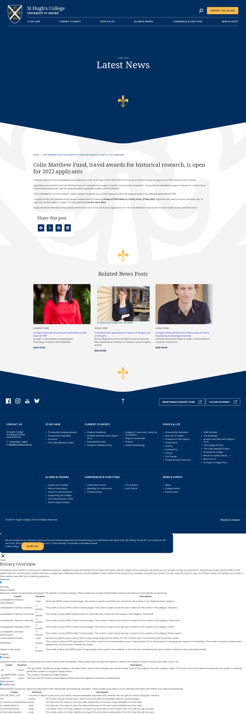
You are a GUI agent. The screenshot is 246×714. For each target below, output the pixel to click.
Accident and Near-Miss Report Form (102, 437)
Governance (171, 442)
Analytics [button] (4, 654)
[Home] (15, 22)
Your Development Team (60, 499)
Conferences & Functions (187, 21)
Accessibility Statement (176, 432)
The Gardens (131, 485)
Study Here (33, 21)
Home (36, 154)
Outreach (52, 439)
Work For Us (209, 459)
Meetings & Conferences (99, 488)
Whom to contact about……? (217, 455)
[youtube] (27, 402)
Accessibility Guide (96, 441)
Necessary (4, 587)
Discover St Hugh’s (174, 435)
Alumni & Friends (143, 21)
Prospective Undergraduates (62, 432)
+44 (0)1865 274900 (18, 442)
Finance (129, 441)
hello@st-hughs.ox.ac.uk (20, 444)
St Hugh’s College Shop (215, 462)
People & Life (107, 21)
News (168, 485)
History (169, 446)
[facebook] (8, 402)
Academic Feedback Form (99, 445)
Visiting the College (213, 452)
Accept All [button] (33, 546)
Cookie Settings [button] (12, 546)
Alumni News (171, 492)
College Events (172, 488)
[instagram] (17, 402)
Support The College (222, 10)
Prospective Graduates (59, 435)
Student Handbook (96, 432)
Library (168, 453)
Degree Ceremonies (135, 438)
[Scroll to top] (123, 401)
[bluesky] (36, 402)
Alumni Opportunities (59, 502)
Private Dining (94, 492)
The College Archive (213, 445)
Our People (171, 456)
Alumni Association (57, 488)
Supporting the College (59, 495)
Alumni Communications (60, 492)
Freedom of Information (177, 439)
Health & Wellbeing (135, 445)
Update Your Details (58, 485)
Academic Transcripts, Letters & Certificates (141, 433)
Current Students (70, 21)
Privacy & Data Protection (178, 460)
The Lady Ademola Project (61, 442)
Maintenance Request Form (178, 402)
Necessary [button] (5, 579)
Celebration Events (96, 485)
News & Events (230, 21)
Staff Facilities (210, 432)
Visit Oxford (131, 488)
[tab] (201, 11)
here (194, 207)
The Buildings (210, 435)
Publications (171, 449)
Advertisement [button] (7, 681)
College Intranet (219, 402)
